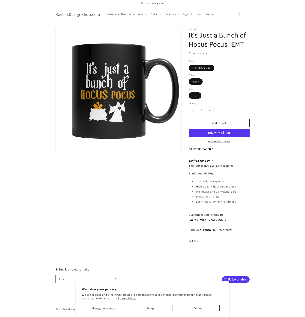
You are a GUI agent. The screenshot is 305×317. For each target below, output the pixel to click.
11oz (195, 95)
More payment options (219, 141)
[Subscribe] (115, 279)
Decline (197, 308)
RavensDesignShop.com (74, 309)
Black (195, 81)
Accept (151, 308)
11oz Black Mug (201, 67)
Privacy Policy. (127, 298)
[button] (120, 14)
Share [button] (195, 240)
